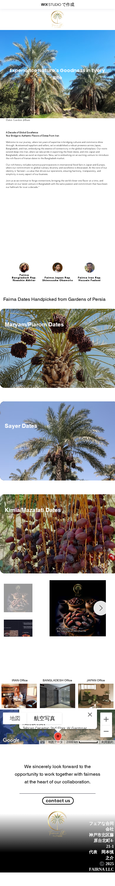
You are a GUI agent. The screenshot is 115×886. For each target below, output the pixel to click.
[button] (58, 801)
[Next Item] (100, 608)
